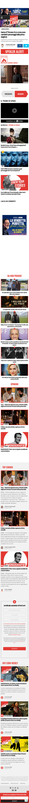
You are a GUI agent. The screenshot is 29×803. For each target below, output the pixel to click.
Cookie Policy (22, 783)
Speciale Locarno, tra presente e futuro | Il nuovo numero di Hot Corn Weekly (13, 754)
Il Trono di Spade (13, 125)
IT (15, 790)
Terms (14, 642)
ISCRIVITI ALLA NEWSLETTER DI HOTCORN (14, 795)
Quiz (3, 152)
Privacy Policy (20, 641)
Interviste (4, 142)
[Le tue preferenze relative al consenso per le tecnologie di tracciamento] (26, 800)
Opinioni (6, 401)
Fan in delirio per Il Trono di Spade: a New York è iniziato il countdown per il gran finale (13, 193)
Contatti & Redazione (5, 783)
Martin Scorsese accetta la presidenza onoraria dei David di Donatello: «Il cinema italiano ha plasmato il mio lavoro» (14, 343)
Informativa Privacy (15, 634)
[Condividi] (20, 45)
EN (12, 790)
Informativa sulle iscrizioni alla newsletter (14, 624)
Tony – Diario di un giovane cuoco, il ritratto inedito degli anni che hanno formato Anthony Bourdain (14, 405)
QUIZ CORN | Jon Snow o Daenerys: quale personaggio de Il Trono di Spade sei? (11, 169)
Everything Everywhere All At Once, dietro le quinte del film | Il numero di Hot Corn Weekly (14, 719)
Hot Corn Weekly (8, 680)
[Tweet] (26, 45)
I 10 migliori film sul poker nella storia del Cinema (14, 309)
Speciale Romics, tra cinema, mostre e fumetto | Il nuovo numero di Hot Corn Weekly (13, 684)
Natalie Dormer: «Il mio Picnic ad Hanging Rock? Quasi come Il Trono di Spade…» (13, 146)
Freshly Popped (5, 189)
